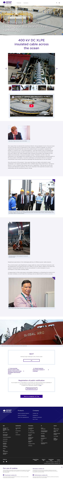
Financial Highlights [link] (43, 436)
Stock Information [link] (43, 428)
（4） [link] (31, 360)
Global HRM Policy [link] (56, 431)
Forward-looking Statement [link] (44, 443)
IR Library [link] (43, 433)
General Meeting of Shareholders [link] (44, 431)
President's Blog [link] (31, 432)
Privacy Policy (7, 471)
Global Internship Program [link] (56, 439)
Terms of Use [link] (43, 460)
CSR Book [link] (30, 445)
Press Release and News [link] (31, 428)
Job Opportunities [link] (56, 428)
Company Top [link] (35, 413)
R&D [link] (4, 425)
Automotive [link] (5, 439)
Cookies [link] (58, 459)
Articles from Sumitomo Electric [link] (30, 438)
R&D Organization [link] (5, 451)
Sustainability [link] (18, 425)
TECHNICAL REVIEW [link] (5, 453)
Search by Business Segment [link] (23, 413)
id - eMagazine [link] (11, 8)
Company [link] (26, 2)
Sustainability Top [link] (18, 428)
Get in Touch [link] (35, 419)
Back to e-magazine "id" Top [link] (31, 396)
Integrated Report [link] (30, 441)
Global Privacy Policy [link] (36, 460)
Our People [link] (56, 436)
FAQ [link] (42, 440)
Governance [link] (18, 434)
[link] (7, 2)
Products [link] (19, 2)
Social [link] (17, 432)
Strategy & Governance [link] (37, 417)
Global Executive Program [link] (57, 434)
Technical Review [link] (30, 435)
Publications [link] (5, 8)
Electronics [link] (5, 441)
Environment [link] (18, 430)
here (40, 385)
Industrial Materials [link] (4, 443)
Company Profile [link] (31, 443)
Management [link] (35, 415)
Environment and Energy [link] (5, 435)
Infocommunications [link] (7, 437)
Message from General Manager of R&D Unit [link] (6, 429)
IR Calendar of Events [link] (43, 438)
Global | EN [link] (58, 461)
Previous (6, 68)
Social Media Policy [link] (51, 460)
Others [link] (4, 448)
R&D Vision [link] (5, 432)
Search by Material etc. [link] (22, 415)
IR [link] (41, 425)
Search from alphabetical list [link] (23, 417)
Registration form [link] (32, 388)
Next (56, 68)
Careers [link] (55, 425)
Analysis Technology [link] (5, 446)
